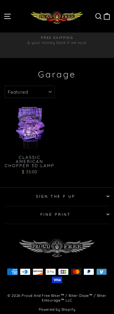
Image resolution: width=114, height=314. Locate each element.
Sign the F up (56, 196)
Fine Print (55, 214)
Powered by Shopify (57, 309)
